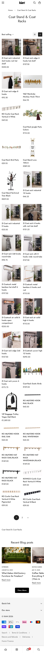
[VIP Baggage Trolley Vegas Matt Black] (11, 401)
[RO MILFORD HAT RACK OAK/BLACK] (11, 448)
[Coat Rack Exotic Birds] (32, 371)
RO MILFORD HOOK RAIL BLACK (31, 402)
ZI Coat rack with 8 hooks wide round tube (32, 255)
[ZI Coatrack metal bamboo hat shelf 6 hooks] (11, 273)
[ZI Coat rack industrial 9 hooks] (11, 212)
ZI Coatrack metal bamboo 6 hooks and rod (32, 287)
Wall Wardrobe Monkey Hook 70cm (31, 95)
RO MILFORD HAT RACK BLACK (9, 479)
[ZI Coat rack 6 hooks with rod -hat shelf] (32, 212)
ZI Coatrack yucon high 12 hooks (32, 352)
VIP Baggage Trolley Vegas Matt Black (10, 415)
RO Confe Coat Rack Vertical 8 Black (31, 500)
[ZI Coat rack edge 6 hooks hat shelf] (32, 47)
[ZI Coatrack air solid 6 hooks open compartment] (11, 306)
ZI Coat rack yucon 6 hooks (10, 382)
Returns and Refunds (10, 637)
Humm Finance (7, 641)
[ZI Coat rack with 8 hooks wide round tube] (32, 243)
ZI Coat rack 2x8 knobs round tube (11, 255)
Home (10, 10)
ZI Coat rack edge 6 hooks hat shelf (31, 59)
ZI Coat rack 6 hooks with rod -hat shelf (31, 224)
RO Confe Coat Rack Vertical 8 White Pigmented (10, 499)
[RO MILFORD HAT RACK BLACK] (11, 472)
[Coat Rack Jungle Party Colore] (32, 114)
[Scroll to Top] (39, 640)
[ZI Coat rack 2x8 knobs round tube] (11, 243)
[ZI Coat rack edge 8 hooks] (11, 80)
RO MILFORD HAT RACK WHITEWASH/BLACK (32, 458)
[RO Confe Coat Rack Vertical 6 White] (11, 108)
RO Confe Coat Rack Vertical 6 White (10, 115)
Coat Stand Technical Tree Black (10, 194)
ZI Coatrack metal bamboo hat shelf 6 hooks (10, 287)
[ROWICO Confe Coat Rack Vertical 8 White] (32, 472)
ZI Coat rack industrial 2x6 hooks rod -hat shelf (11, 61)
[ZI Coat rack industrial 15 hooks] (32, 179)
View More (22, 590)
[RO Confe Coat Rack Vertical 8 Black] (32, 493)
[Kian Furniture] (22, 2)
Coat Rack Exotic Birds (32, 383)
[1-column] (35, 34)
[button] (39, 2)
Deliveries (26, 637)
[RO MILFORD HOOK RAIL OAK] (11, 428)
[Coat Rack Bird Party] (11, 147)
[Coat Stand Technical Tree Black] (11, 180)
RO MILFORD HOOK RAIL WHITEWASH (31, 435)
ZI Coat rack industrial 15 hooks (32, 191)
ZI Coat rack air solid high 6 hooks (31, 319)
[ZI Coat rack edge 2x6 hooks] (11, 339)
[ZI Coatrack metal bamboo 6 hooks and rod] (32, 273)
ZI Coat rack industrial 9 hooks (11, 225)
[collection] (17, 649)
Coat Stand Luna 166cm (29, 161)
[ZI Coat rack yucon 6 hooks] (11, 370)
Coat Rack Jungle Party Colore (32, 128)
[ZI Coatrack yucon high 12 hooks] (32, 339)
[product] (5, 649)
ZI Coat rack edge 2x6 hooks (11, 352)
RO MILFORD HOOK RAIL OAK (10, 435)
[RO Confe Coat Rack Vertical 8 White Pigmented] (11, 492)
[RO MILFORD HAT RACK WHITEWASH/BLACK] (32, 448)
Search (4, 632)
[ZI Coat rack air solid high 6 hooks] (32, 306)
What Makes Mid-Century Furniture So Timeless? (13, 575)
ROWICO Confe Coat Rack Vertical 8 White (32, 480)
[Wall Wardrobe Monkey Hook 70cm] (32, 81)
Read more (6, 579)
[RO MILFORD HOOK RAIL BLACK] (32, 395)
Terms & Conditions (19, 632)
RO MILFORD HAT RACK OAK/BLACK (10, 456)
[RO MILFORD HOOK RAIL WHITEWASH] (32, 428)
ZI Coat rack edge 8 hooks (10, 92)
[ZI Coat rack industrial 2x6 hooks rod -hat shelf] (11, 47)
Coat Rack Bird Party (10, 160)
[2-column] (40, 34)
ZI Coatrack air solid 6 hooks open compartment (11, 320)
